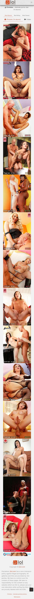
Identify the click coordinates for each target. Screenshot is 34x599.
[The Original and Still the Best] (17, 555)
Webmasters (17, 597)
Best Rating (17, 15)
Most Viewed (25, 15)
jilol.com (22, 567)
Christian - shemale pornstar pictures (17, 594)
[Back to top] (31, 589)
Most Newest (8, 15)
